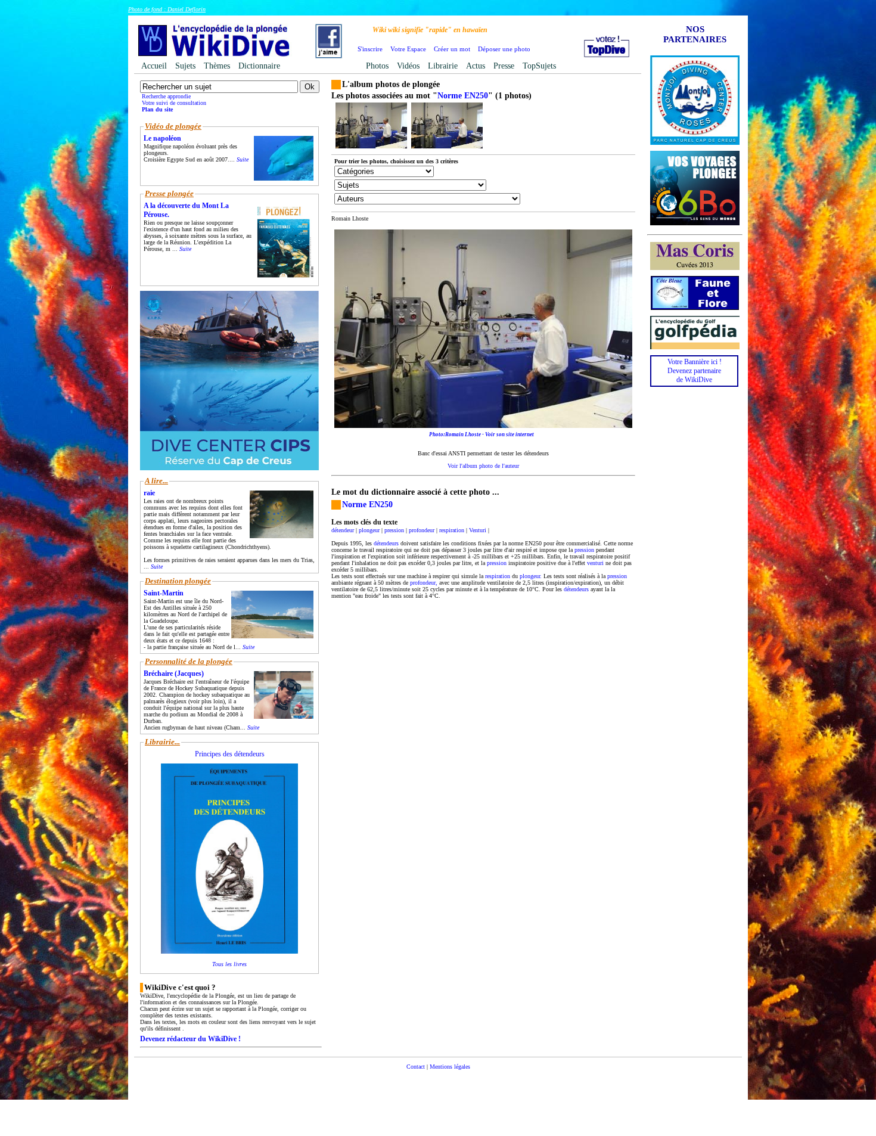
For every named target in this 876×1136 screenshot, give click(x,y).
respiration (451, 530)
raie (149, 493)
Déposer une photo (504, 48)
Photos (377, 65)
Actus (475, 65)
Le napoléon (162, 138)
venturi (595, 563)
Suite (242, 159)
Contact (415, 1066)
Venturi (477, 530)
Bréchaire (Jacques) (174, 673)
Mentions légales (450, 1066)
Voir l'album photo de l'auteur (483, 466)
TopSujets (539, 65)
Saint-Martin (164, 593)
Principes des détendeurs (230, 754)
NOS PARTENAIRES (694, 34)
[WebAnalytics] (438, 1084)
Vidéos (408, 65)
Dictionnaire (259, 65)
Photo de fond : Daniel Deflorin (167, 9)
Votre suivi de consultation (174, 103)
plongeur (369, 530)
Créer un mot (452, 48)
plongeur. (531, 576)
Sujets (185, 65)
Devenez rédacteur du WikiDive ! (190, 1039)
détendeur (342, 530)
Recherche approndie (166, 96)
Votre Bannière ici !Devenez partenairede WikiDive (694, 371)
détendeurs (386, 543)
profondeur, (423, 582)
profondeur (421, 530)
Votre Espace (408, 48)
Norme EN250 (462, 95)
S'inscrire (370, 48)
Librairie (443, 65)
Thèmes (217, 65)
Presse (503, 65)
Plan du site (157, 109)
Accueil (154, 65)
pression (394, 530)
